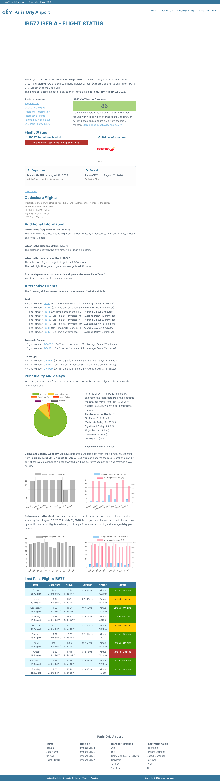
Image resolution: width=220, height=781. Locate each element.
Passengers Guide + (208, 10)
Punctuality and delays (37, 119)
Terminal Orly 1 (86, 747)
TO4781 (48, 348)
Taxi (113, 751)
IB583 (47, 331)
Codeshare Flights (35, 107)
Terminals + (167, 10)
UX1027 (48, 364)
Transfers (116, 759)
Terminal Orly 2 (86, 751)
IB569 (47, 307)
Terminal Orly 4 (86, 759)
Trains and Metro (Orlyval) (125, 755)
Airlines (50, 755)
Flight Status (32, 103)
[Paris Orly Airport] (7, 10)
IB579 (47, 323)
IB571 (47, 311)
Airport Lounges (156, 751)
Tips (149, 768)
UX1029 (48, 368)
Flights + (155, 10)
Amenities (152, 747)
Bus (113, 747)
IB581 (47, 327)
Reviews (151, 759)
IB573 (47, 315)
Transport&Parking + (185, 10)
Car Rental (117, 768)
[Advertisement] (110, 54)
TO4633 (48, 344)
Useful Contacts (156, 755)
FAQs (149, 763)
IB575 (47, 319)
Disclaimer (76, 778)
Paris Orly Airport (32, 12)
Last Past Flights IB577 (37, 123)
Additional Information (37, 111)
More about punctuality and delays (102, 124)
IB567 (47, 303)
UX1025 (48, 360)
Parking (115, 763)
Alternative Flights (35, 115)
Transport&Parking (122, 743)
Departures (52, 751)
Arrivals (50, 747)
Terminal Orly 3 (86, 755)
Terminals (84, 743)
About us (94, 778)
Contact (85, 778)
